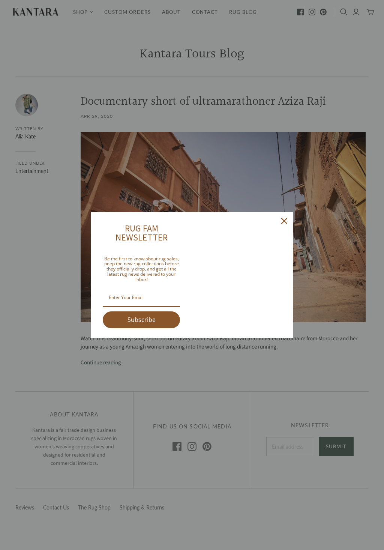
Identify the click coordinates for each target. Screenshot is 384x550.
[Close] (284, 221)
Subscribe (142, 320)
